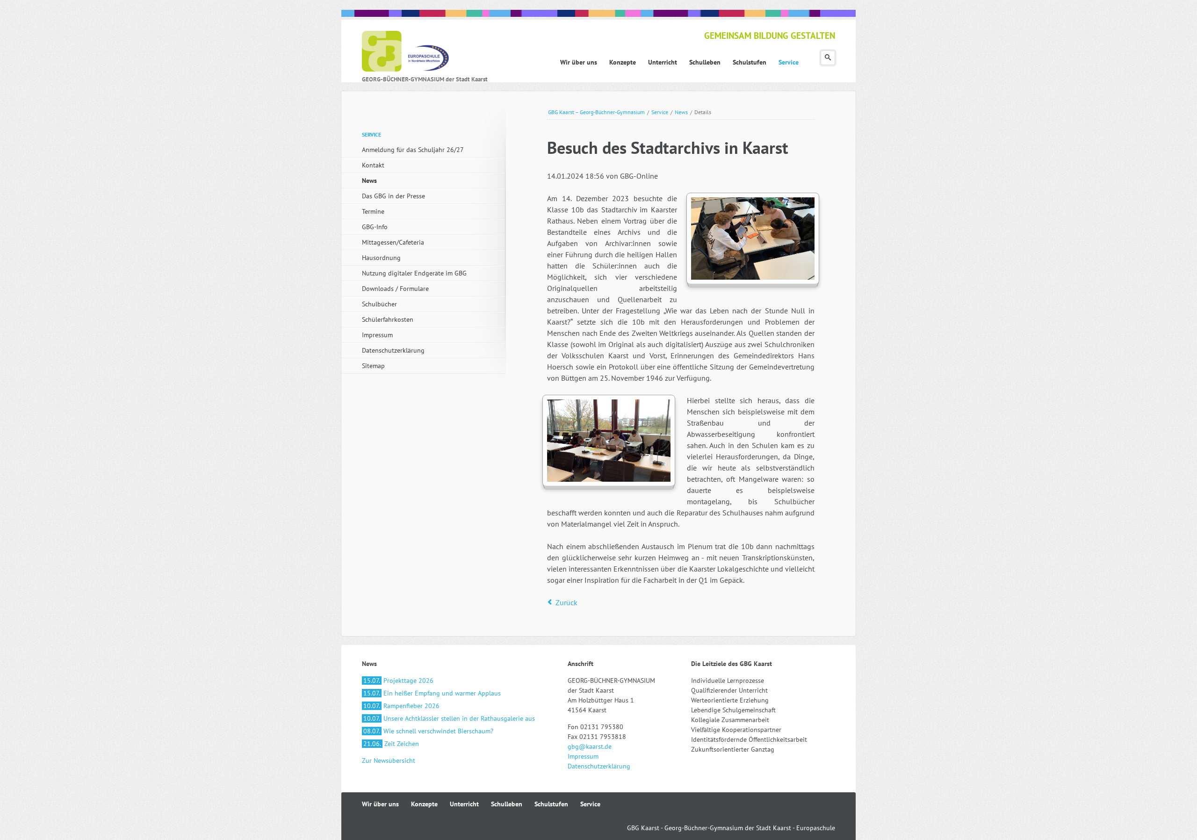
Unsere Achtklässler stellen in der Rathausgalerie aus (449, 718)
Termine (373, 211)
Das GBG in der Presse (393, 196)
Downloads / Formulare (395, 288)
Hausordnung (381, 257)
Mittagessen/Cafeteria (393, 242)
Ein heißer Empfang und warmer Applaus (432, 693)
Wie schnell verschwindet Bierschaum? (428, 731)
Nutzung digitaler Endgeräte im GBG (414, 273)
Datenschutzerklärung (393, 350)
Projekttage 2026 (398, 680)
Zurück (566, 602)
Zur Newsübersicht (388, 760)
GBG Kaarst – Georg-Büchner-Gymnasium (596, 112)
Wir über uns (380, 804)
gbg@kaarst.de (590, 746)
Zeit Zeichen (391, 743)
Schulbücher (379, 304)
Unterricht (464, 804)
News (681, 112)
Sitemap (373, 366)
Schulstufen (551, 804)
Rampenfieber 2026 (401, 706)
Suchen (828, 58)
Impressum (377, 335)
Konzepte (424, 804)
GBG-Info (375, 227)
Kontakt (373, 165)
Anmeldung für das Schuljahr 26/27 (413, 149)
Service (659, 112)
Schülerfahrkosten (387, 319)
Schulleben (506, 804)
